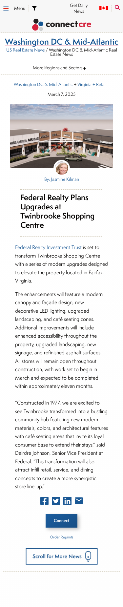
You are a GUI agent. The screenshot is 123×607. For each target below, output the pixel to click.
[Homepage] (61, 25)
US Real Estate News (25, 50)
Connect (61, 520)
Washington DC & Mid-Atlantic (43, 84)
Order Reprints (61, 536)
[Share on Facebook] (44, 502)
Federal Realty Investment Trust (49, 247)
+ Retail (99, 84)
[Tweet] (56, 502)
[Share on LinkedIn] (67, 502)
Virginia (84, 84)
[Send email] (79, 502)
